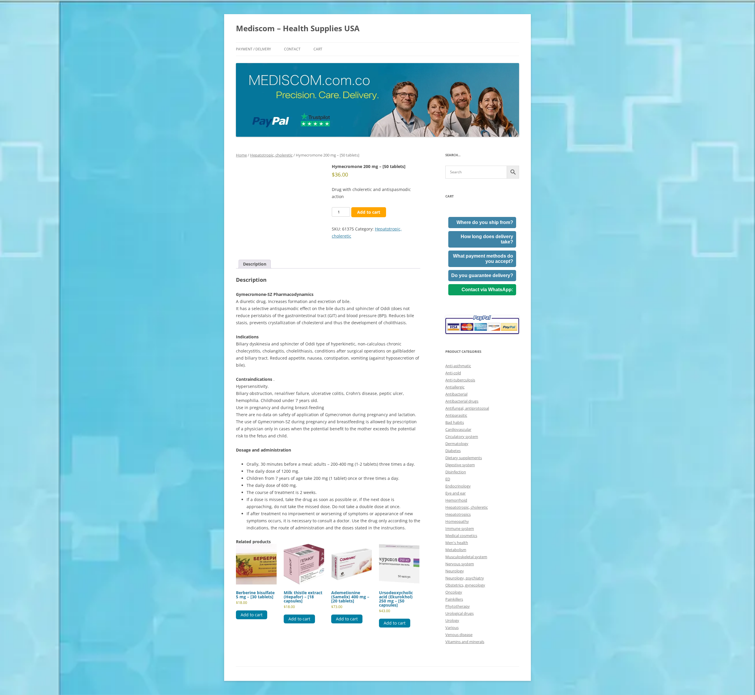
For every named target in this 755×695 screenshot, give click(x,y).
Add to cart (368, 212)
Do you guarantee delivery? (482, 275)
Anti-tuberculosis (460, 380)
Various (452, 627)
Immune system (459, 528)
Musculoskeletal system (466, 556)
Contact (292, 49)
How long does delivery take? (487, 239)
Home (241, 155)
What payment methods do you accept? (483, 258)
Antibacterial (456, 394)
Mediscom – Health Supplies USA (298, 28)
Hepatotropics (458, 514)
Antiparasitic (456, 415)
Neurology (454, 571)
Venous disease (458, 634)
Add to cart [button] (251, 614)
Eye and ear (455, 493)
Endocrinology (458, 486)
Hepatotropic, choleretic (271, 155)
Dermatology (456, 443)
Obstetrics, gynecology (465, 585)
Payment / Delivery (253, 49)
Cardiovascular (458, 429)
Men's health (456, 542)
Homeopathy (457, 521)
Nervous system (459, 563)
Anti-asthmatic (458, 365)
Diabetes (453, 450)
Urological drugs (459, 613)
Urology (452, 620)
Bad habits (454, 422)
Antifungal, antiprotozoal (467, 408)
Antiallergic (455, 387)
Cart (318, 49)
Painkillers (454, 599)
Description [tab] (254, 264)
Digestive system (460, 464)
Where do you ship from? (485, 222)
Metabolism (455, 549)
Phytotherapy (457, 606)
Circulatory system (461, 436)
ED (447, 479)
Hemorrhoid (456, 500)
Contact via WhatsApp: (487, 289)
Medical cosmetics (461, 535)
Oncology (453, 592)
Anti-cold (453, 373)
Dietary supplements (463, 457)
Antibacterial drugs (461, 401)
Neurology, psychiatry (464, 578)
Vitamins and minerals (464, 641)
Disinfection (455, 472)
